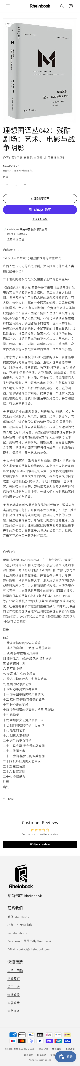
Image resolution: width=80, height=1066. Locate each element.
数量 (5, 177)
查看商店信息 (16, 239)
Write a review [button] (40, 844)
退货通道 (13, 1011)
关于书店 (13, 987)
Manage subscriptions (40, 1059)
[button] (8, 6)
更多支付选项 (39, 218)
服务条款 (42, 1055)
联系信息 (28, 1055)
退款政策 (13, 1003)
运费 (30, 170)
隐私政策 (43, 1049)
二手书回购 (15, 971)
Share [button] (10, 799)
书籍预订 (13, 979)
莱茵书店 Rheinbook (24, 1048)
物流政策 (13, 995)
